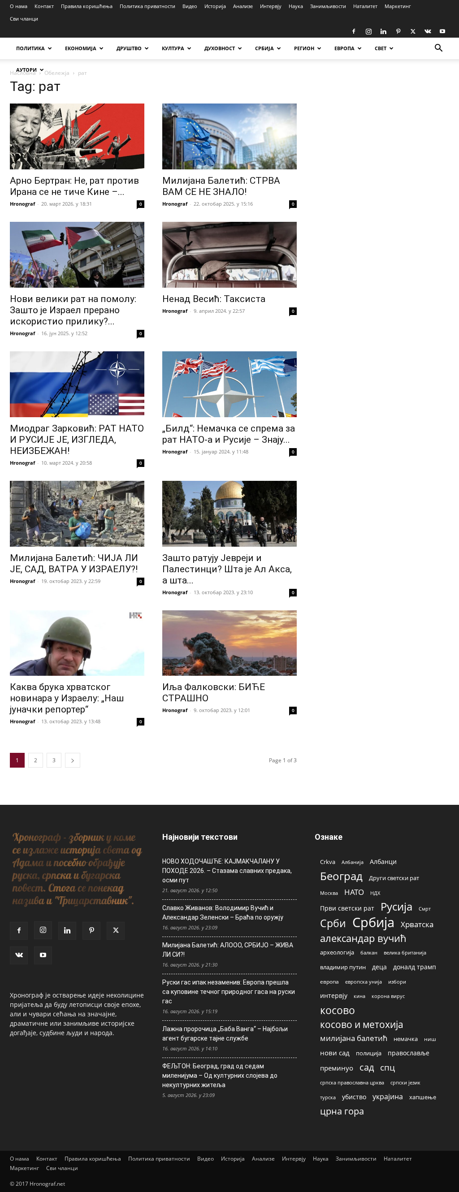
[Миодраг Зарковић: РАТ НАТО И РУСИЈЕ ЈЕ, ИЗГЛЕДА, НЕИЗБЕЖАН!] (77, 384)
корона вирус (388, 996)
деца (379, 967)
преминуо (336, 1067)
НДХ (375, 893)
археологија (337, 952)
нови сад (335, 1052)
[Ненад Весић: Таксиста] (229, 255)
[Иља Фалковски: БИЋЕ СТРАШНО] (229, 643)
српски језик (405, 1082)
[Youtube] (442, 31)
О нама (18, 6)
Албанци (383, 861)
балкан (368, 953)
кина (359, 996)
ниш (430, 1039)
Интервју (270, 6)
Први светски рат (347, 908)
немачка (406, 1039)
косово (337, 1010)
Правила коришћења (87, 6)
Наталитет (365, 6)
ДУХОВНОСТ (219, 48)
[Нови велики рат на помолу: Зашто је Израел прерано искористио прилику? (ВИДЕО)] (77, 255)
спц (387, 1067)
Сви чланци (24, 18)
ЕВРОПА (344, 48)
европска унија (363, 981)
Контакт (44, 6)
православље (408, 1053)
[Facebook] (353, 31)
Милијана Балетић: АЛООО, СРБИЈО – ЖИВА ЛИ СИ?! (227, 950)
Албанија (353, 862)
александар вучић (363, 938)
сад (366, 1067)
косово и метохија (361, 1024)
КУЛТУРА (173, 48)
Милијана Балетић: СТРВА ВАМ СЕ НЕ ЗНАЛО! (221, 186)
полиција (368, 1053)
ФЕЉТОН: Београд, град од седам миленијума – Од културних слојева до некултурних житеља (219, 1075)
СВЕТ (380, 48)
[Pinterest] (398, 31)
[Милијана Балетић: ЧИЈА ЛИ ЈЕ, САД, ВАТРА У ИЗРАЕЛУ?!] (77, 514)
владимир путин (343, 967)
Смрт (425, 908)
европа (329, 981)
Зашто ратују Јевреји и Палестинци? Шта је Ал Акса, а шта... (227, 569)
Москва (329, 893)
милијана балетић (353, 1038)
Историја (215, 6)
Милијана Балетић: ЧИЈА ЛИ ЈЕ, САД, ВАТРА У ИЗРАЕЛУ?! (74, 563)
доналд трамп (414, 967)
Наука (296, 6)
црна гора (342, 1111)
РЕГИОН (304, 48)
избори (397, 981)
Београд (341, 876)
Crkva (327, 862)
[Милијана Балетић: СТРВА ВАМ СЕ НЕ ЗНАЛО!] (229, 136)
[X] (413, 31)
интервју (333, 995)
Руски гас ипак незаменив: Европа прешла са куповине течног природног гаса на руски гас (228, 992)
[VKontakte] (427, 31)
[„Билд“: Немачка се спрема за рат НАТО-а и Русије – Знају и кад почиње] (229, 384)
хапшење (422, 1097)
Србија (373, 922)
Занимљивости (328, 6)
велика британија (405, 952)
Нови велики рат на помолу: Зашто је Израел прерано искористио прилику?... (73, 310)
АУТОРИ (26, 69)
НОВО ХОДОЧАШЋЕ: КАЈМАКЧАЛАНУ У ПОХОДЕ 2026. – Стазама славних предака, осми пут (227, 871)
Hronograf (22, 203)
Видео (189, 6)
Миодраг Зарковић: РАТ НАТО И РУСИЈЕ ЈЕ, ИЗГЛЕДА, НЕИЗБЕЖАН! (77, 439)
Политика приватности (147, 6)
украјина (387, 1096)
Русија (396, 906)
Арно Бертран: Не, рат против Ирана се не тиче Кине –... (74, 186)
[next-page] (72, 760)
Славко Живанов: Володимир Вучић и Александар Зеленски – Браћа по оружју (222, 912)
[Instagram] (368, 31)
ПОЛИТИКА (30, 48)
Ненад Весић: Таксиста (213, 299)
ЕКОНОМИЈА (80, 48)
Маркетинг (398, 6)
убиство (354, 1097)
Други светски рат (394, 878)
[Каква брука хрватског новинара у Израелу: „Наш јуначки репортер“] (77, 643)
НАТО (354, 892)
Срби (333, 923)
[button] (438, 49)
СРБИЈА (264, 48)
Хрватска (417, 924)
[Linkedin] (383, 31)
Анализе (243, 6)
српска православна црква (352, 1083)
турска (328, 1097)
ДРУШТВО (129, 48)
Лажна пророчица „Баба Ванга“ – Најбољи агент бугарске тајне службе (225, 1033)
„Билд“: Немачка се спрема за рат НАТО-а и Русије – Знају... (228, 434)
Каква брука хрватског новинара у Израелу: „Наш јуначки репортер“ (67, 698)
